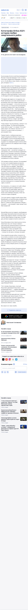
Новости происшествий (13, 24)
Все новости (4, 24)
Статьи (17, 13)
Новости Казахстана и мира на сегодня (10, 22)
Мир (8, 13)
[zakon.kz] (5, 10)
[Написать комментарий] (14, 368)
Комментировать (22, 372)
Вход (26, 364)
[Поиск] (22, 10)
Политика (3, 13)
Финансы (12, 13)
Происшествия (23, 13)
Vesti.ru (11, 82)
